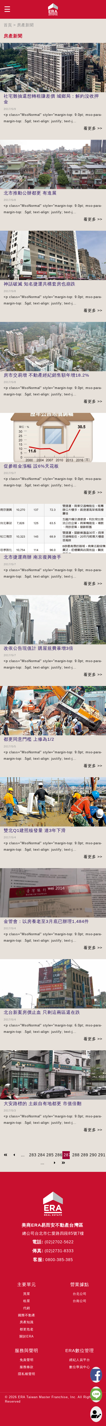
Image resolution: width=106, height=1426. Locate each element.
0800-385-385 (59, 1260)
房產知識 (27, 1322)
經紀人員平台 (79, 1360)
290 (93, 1155)
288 (76, 1155)
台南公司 (80, 1301)
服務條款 (27, 1367)
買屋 (26, 1294)
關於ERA (26, 1336)
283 (32, 1155)
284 (41, 1155)
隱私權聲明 (26, 1374)
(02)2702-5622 (59, 1242)
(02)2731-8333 (59, 1251)
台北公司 (80, 1294)
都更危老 (27, 1329)
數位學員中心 (79, 1367)
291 (102, 1155)
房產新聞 (25, 25)
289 (84, 1155)
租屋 (26, 1301)
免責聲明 (27, 1360)
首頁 (8, 25)
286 (58, 1155)
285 (50, 1155)
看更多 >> (93, 128)
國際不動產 (26, 1315)
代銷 (26, 1308)
